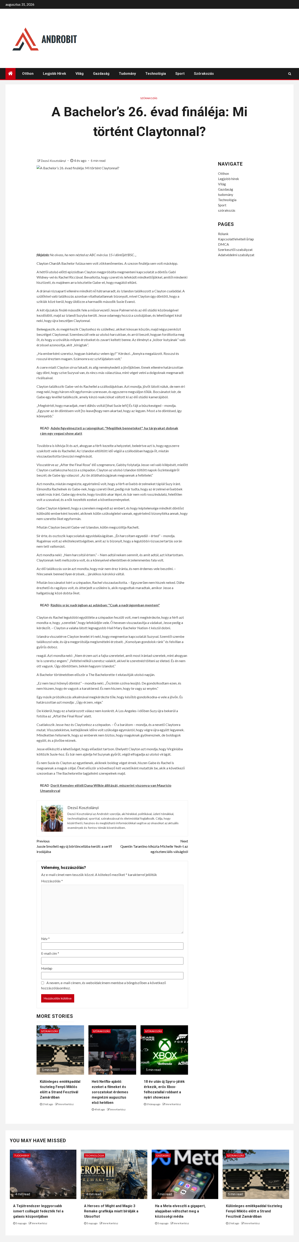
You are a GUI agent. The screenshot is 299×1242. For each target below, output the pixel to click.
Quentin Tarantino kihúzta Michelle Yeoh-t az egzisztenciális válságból (154, 846)
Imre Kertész (66, 1104)
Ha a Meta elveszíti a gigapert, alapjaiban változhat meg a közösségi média (180, 1211)
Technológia (155, 73)
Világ (80, 73)
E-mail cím (50, 953)
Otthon (27, 73)
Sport (180, 73)
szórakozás (204, 73)
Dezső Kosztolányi (54, 161)
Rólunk (223, 234)
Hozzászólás (52, 881)
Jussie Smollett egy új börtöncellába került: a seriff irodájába (74, 846)
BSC (131, 255)
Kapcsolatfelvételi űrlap (236, 239)
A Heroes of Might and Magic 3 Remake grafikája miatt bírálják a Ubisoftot (111, 1211)
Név (45, 938)
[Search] (289, 74)
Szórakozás (148, 98)
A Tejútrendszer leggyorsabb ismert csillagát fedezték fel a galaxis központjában (38, 1211)
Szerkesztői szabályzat (235, 249)
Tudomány (21, 1155)
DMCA (223, 244)
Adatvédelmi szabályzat (236, 255)
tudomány (127, 73)
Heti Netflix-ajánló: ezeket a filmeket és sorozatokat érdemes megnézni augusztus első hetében (110, 1092)
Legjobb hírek (54, 73)
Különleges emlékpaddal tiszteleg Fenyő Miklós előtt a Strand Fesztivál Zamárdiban (254, 1211)
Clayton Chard (47, 263)
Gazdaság (101, 73)
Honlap (46, 968)
